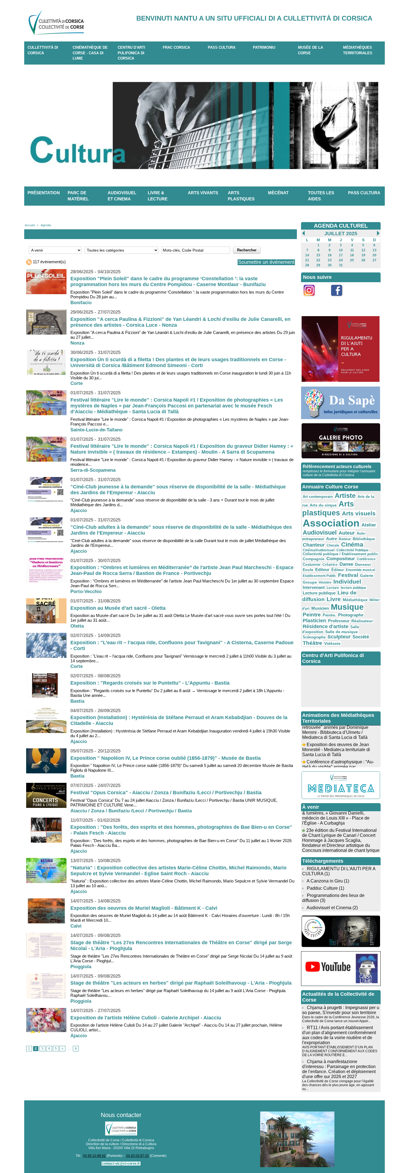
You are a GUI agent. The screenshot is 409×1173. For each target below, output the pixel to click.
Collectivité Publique (352, 550)
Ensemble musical (360, 570)
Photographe (350, 615)
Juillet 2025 (340, 233)
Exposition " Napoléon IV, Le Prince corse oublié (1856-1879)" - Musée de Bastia (165, 758)
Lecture (333, 588)
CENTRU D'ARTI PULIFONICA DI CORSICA (131, 52)
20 (374, 255)
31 (341, 265)
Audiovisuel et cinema (122, 195)
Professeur (338, 620)
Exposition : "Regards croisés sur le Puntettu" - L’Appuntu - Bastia (150, 683)
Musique (347, 607)
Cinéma (352, 544)
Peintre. (329, 615)
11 (352, 250)
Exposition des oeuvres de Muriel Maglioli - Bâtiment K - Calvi (143, 908)
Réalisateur (362, 621)
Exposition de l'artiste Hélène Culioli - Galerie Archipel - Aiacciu (145, 1017)
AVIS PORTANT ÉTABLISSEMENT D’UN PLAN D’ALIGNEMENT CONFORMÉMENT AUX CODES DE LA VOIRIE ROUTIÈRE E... (339, 1051)
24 (341, 260)
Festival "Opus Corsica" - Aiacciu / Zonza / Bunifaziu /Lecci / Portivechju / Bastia (166, 792)
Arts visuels (359, 513)
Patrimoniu (264, 47)
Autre (331, 538)
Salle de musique (341, 631)
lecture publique (353, 588)
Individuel (347, 581)
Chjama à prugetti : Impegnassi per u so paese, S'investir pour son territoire (340, 1010)
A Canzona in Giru (325, 881)
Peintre (312, 615)
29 (318, 265)
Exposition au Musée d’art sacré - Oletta (118, 608)
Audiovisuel (320, 532)
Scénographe (314, 637)
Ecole (308, 569)
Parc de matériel (78, 195)
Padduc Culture (322, 888)
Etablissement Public (319, 576)
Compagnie (313, 559)
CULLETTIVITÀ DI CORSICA (43, 50)
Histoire (325, 582)
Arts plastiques (241, 195)
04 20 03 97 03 (137, 1156)
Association (331, 523)
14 (307, 255)
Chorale (333, 545)
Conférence (366, 559)
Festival (348, 575)
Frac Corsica (176, 47)
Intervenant (314, 587)
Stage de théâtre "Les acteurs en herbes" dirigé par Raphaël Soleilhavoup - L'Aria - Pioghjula (181, 983)
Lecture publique (319, 593)
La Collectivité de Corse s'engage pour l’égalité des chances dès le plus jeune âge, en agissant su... (338, 1085)
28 (307, 265)
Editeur (322, 569)
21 (307, 260)
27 (374, 260)
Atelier (368, 525)
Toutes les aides (321, 195)
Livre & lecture (157, 195)
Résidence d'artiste (325, 626)
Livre (334, 599)
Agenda (46, 225)
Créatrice (329, 565)
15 (318, 255)
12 (363, 250)
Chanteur (314, 545)
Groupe (310, 582)
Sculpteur (339, 637)
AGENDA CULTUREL (341, 226)
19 (363, 255)
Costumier (312, 565)
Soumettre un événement (266, 262)
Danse (346, 564)
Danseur (363, 564)
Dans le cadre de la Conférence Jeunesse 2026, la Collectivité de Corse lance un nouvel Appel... (340, 1019)
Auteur (347, 533)
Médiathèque (355, 599)
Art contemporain (318, 497)
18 (352, 255)
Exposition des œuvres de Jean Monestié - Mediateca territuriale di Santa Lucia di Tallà (336, 740)
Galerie (366, 575)
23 (330, 260)
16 (330, 255)
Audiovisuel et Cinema (330, 907)
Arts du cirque (323, 505)
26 (363, 260)
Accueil (30, 225)
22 (318, 260)
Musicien (320, 608)
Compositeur (340, 558)
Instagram (312, 299)
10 (341, 250)
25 (352, 260)
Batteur (345, 539)
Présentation (44, 192)
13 (374, 250)
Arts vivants (203, 192)
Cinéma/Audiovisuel (318, 550)
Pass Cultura (221, 47)
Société (361, 637)
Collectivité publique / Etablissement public (340, 554)
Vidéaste (332, 643)
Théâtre (312, 643)
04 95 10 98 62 (94, 1156)
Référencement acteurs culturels (337, 466)
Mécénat (278, 192)
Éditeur (337, 570)
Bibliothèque (364, 539)
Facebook (340, 299)
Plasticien (314, 620)
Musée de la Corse (310, 50)
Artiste (345, 495)
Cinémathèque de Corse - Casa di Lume (90, 52)
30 (330, 265)
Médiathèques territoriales (357, 50)
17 (341, 255)
